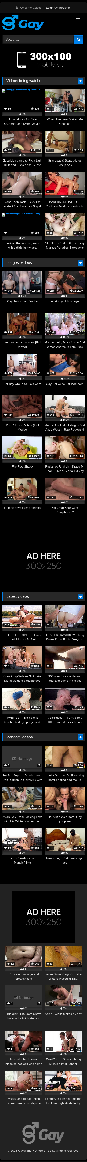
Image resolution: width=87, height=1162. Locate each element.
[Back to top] (74, 1149)
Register (64, 7)
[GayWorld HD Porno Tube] (35, 23)
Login (49, 7)
